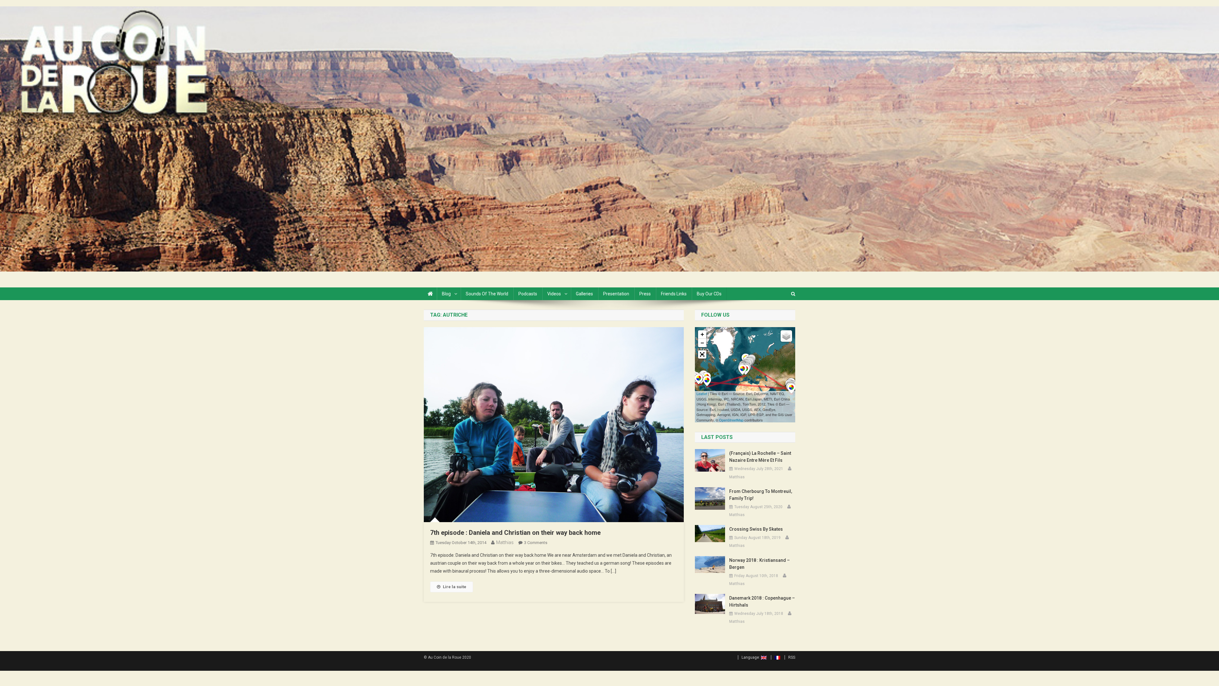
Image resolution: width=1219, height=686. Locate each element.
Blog (446, 293)
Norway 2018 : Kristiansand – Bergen (759, 564)
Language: (751, 657)
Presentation (616, 293)
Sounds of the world (487, 293)
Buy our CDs (709, 293)
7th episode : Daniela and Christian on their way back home (515, 532)
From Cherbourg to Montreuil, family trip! (760, 495)
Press (645, 293)
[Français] (775, 657)
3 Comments (535, 542)
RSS (791, 657)
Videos (554, 293)
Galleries (584, 293)
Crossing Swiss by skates (756, 529)
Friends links (674, 293)
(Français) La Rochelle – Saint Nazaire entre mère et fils (760, 457)
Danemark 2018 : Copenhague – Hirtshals (762, 601)
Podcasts (527, 293)
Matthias (505, 542)
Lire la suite (454, 586)
